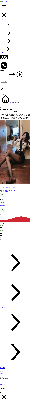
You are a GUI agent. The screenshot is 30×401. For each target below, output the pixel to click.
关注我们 (2, 223)
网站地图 (9, 391)
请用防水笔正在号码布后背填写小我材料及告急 (9, 187)
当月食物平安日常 (2, 205)
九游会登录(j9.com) (11, 102)
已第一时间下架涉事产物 (6, 191)
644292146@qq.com (2, 384)
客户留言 (2, 368)
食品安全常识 (2, 94)
